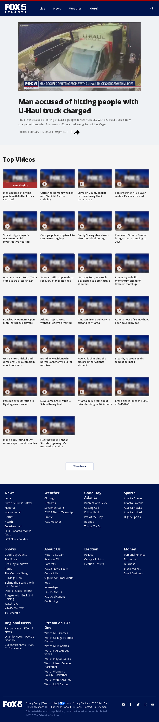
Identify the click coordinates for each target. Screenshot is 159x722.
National (10, 507)
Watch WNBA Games (57, 679)
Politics (9, 517)
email (153, 704)
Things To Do (92, 526)
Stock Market (132, 568)
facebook (131, 704)
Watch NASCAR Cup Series (56, 652)
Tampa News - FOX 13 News (19, 630)
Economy (130, 559)
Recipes (89, 521)
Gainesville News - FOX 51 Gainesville (19, 646)
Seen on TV (51, 559)
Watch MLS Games (56, 684)
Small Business (133, 573)
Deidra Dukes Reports (18, 591)
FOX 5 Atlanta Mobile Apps (18, 532)
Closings (49, 498)
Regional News (18, 622)
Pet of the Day (93, 517)
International (13, 512)
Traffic (48, 517)
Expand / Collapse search (152, 8)
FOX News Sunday (16, 539)
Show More (79, 466)
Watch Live (11, 603)
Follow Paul (91, 512)
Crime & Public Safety (18, 503)
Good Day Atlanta (92, 495)
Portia (8, 568)
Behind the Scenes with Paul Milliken (19, 584)
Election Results (94, 564)
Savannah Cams (54, 507)
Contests (50, 564)
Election (91, 549)
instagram (145, 704)
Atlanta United (133, 512)
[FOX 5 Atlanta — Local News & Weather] (17, 8)
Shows (10, 549)
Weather (52, 492)
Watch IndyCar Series (57, 658)
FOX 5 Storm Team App (59, 512)
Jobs (47, 582)
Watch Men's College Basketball (57, 665)
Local (8, 498)
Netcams (50, 503)
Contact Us (51, 573)
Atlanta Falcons (133, 503)
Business (129, 564)
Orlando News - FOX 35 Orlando (19, 638)
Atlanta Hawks (133, 507)
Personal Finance (134, 554)
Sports (129, 492)
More (93, 8)
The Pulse (11, 559)
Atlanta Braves (133, 498)
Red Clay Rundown (16, 564)
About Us (52, 549)
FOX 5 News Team (56, 568)
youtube (123, 704)
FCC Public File (53, 592)
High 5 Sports (132, 517)
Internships (51, 587)
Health (9, 521)
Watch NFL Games (56, 633)
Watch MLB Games (56, 646)
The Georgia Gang (16, 573)
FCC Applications (54, 596)
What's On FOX (14, 608)
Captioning (51, 601)
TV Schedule (12, 613)
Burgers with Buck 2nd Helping (19, 597)
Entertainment (13, 526)
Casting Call (91, 507)
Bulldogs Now (13, 578)
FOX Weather (52, 521)
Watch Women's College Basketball (55, 673)
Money (130, 549)
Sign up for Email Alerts (58, 578)
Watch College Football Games (58, 639)
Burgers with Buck (95, 503)
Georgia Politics (94, 559)
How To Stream (54, 554)
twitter (138, 704)
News (9, 492)
